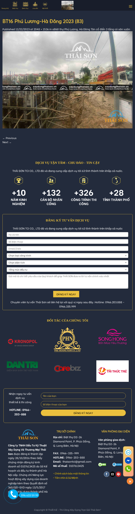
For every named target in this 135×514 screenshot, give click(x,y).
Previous (9, 138)
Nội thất (45, 8)
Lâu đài (35, 8)
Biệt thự (15, 8)
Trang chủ (5, 8)
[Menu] (131, 6)
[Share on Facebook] (106, 474)
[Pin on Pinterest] (118, 474)
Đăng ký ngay (66, 294)
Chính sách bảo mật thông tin (72, 473)
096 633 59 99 (29, 495)
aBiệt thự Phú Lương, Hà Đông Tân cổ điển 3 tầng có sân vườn (91, 29)
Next (7, 142)
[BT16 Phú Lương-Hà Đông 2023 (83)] (67, 79)
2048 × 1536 (41, 29)
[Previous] (7, 343)
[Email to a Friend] (112, 474)
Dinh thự (25, 8)
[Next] (128, 343)
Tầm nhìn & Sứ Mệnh (66, 477)
